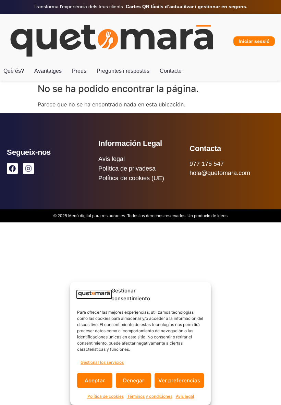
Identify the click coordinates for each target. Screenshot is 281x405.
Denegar (133, 380)
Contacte (171, 71)
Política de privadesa (127, 168)
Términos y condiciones (149, 396)
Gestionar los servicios (102, 362)
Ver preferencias (179, 380)
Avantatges (48, 71)
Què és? (13, 71)
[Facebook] (12, 168)
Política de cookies (105, 396)
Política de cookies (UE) (131, 178)
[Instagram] (28, 168)
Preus (79, 71)
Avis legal (185, 396)
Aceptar (95, 380)
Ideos (222, 215)
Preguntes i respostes (123, 71)
